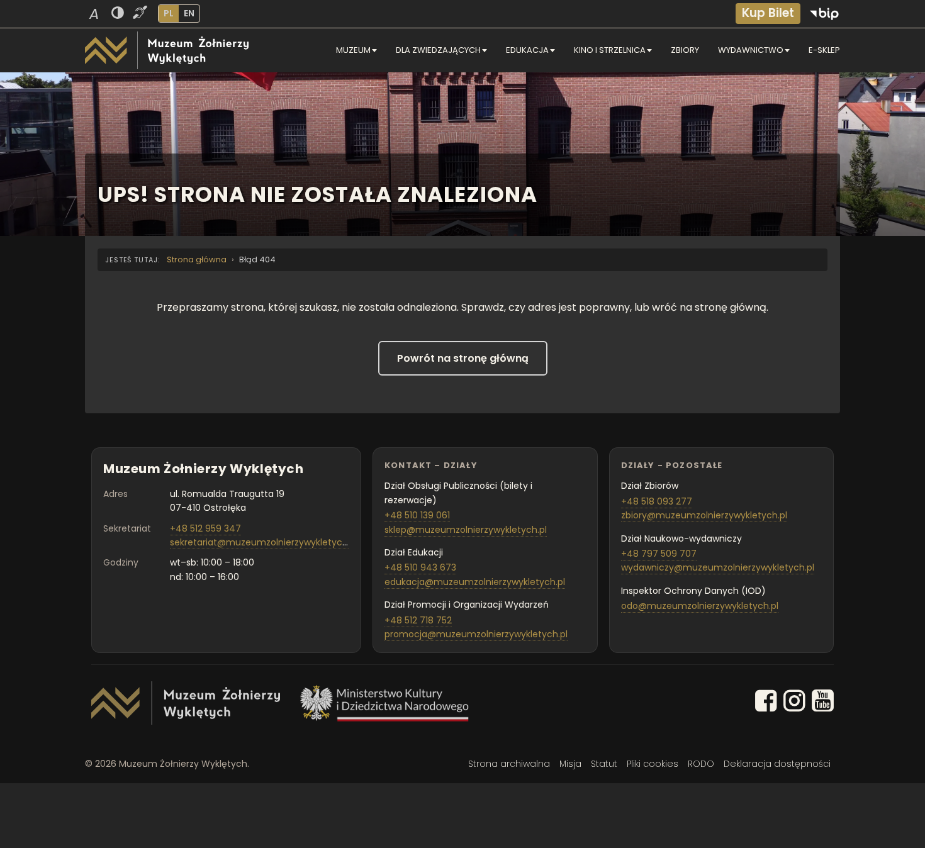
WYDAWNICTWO (750, 50)
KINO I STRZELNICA (610, 50)
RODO (701, 763)
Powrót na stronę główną (463, 358)
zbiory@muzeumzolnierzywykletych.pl (704, 515)
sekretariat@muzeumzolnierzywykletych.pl (263, 542)
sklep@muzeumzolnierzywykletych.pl (465, 529)
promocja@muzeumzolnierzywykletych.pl (476, 634)
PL (169, 13)
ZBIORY (685, 50)
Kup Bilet (768, 12)
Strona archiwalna (509, 763)
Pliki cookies (652, 763)
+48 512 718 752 (418, 620)
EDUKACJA (527, 50)
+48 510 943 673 (420, 567)
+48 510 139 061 (417, 515)
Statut (604, 763)
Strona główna (197, 259)
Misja (570, 763)
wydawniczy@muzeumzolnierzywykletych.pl (717, 567)
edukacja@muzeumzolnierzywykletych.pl (474, 582)
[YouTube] (823, 703)
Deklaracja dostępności (777, 763)
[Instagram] (794, 703)
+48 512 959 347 (205, 528)
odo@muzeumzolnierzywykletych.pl (699, 606)
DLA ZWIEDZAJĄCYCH (438, 50)
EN (189, 13)
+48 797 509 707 (659, 553)
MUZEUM (353, 50)
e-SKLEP (824, 50)
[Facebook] (766, 703)
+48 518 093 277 (656, 501)
